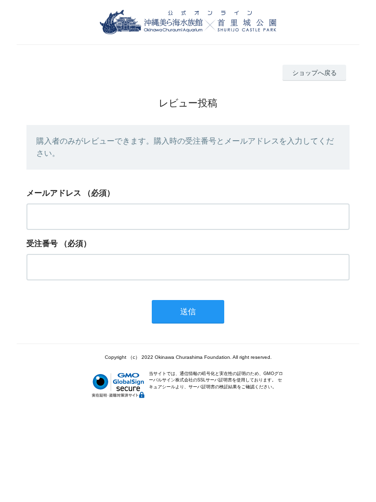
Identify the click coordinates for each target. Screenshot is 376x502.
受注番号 (42, 243)
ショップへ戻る (314, 72)
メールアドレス (53, 193)
